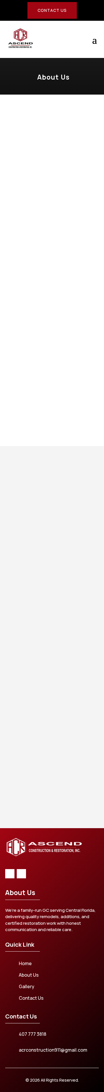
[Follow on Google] (21, 873)
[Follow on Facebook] (9, 873)
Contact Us (52, 10)
